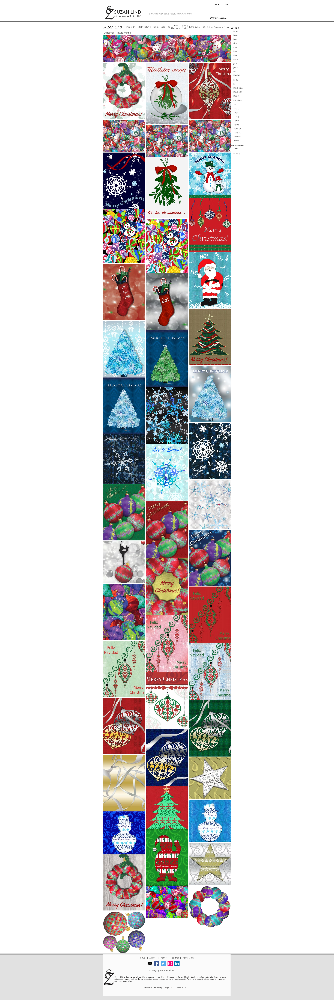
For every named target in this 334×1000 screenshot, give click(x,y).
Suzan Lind (112, 27)
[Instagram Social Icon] (170, 963)
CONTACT (176, 958)
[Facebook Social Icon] (156, 963)
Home (217, 4)
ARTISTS (153, 958)
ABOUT (163, 958)
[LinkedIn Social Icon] (177, 963)
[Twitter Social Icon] (163, 963)
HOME (142, 958)
